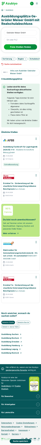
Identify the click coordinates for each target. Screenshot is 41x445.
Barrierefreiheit (7, 430)
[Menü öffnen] (36, 3)
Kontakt (4, 434)
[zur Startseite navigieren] (2, 10)
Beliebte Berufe (23, 322)
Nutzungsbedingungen (10, 427)
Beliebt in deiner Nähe (11, 327)
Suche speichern (20, 441)
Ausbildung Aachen (10, 334)
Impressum (23, 430)
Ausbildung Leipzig (9, 349)
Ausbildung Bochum (10, 338)
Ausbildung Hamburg (10, 345)
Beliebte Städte (8, 322)
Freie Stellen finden (20, 47)
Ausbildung (9, 10)
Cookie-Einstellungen (25, 423)
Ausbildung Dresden (10, 342)
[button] (8, 59)
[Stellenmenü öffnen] (36, 138)
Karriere (15, 434)
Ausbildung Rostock (10, 353)
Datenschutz (6, 423)
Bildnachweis (30, 427)
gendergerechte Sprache (16, 370)
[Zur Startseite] (9, 3)
